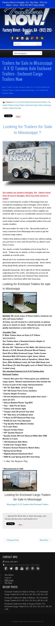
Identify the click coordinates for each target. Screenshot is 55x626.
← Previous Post (12, 540)
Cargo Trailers (19, 105)
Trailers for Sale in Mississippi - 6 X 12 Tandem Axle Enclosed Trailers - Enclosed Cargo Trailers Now (27, 71)
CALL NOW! (39, 5)
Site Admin (9, 575)
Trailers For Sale (12, 87)
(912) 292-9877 (11, 562)
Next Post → (45, 540)
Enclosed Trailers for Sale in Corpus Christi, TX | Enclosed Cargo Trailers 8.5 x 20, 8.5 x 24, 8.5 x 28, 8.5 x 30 (28, 606)
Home (4, 87)
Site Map (8, 583)
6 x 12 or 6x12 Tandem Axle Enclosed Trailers (30, 102)
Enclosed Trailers (24, 87)
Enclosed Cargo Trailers (34, 105)
